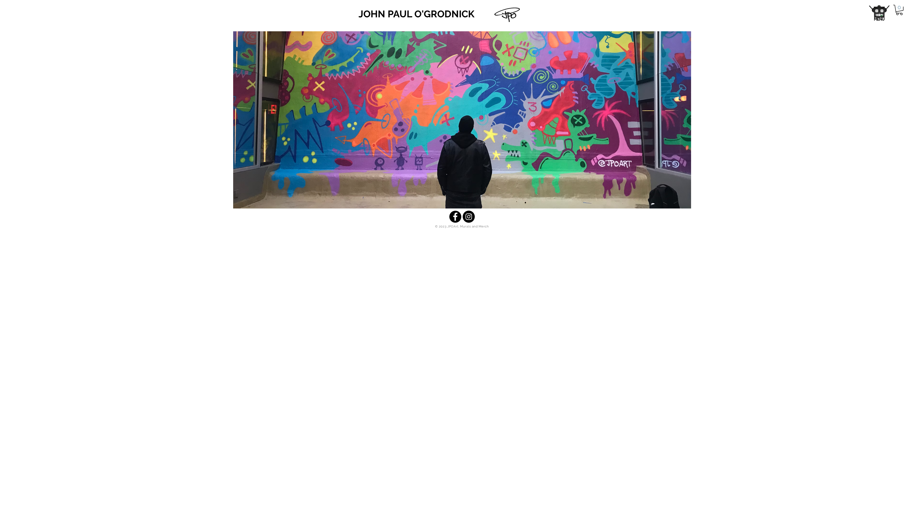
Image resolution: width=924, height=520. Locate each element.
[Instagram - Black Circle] (469, 217)
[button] (879, 13)
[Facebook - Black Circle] (455, 217)
